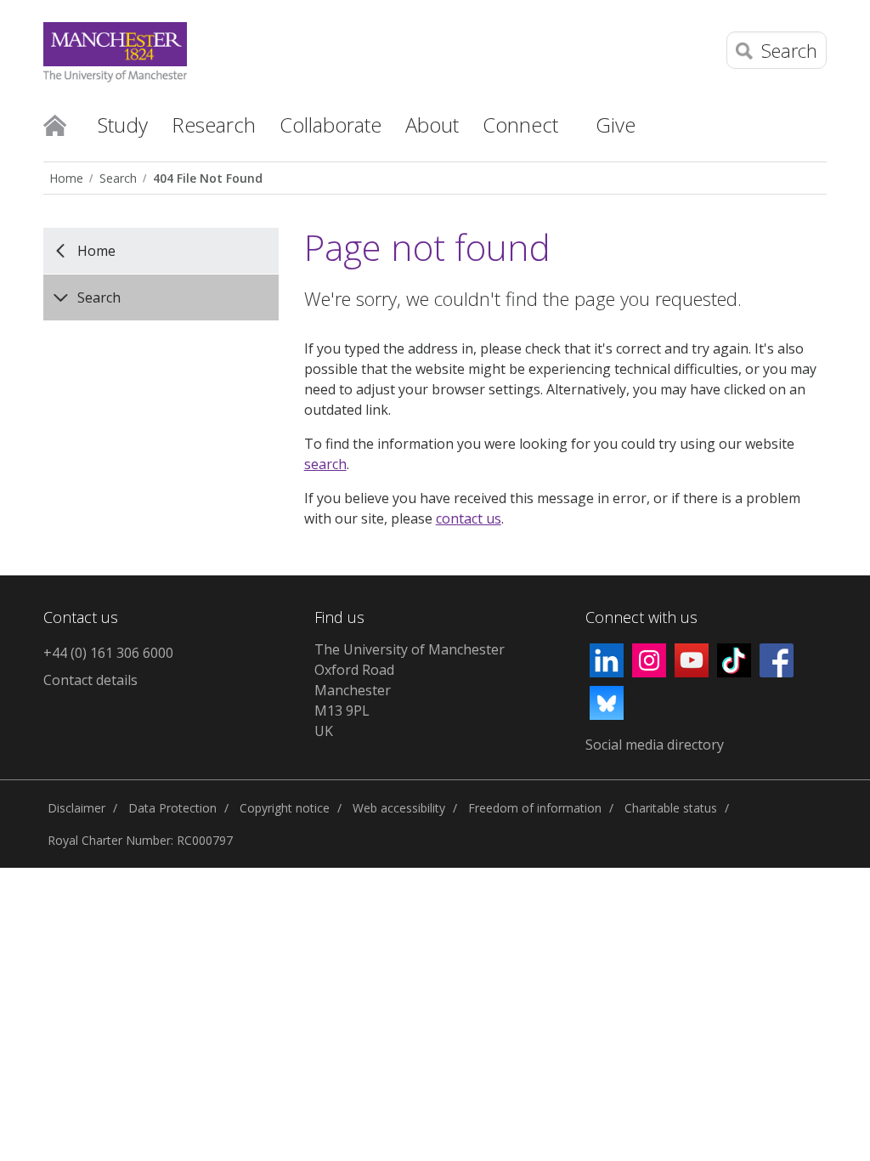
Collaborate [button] (330, 124)
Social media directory (654, 744)
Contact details (90, 680)
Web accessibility (399, 808)
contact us (468, 518)
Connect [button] (520, 124)
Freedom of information (535, 808)
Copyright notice (285, 808)
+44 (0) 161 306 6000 (108, 652)
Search (118, 178)
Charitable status (670, 808)
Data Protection (172, 808)
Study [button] (123, 124)
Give (616, 124)
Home (54, 124)
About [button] (432, 124)
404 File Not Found (208, 178)
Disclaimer (76, 808)
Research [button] (214, 124)
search (325, 464)
